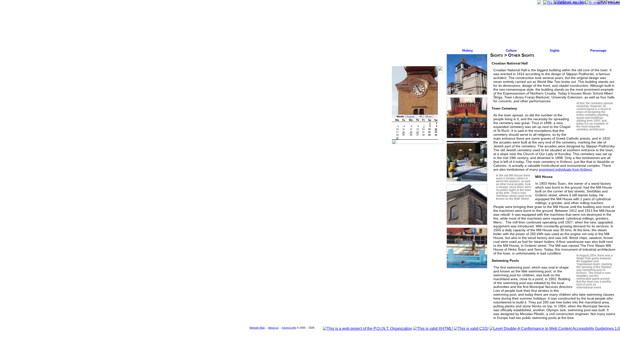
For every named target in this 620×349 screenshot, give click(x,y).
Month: (400, 116)
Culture (511, 50)
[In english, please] (602, 2)
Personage (598, 50)
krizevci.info (289, 327)
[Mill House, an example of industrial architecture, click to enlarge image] (467, 204)
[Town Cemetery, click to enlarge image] (467, 161)
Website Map (257, 327)
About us (273, 327)
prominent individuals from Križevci (565, 169)
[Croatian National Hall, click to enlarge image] (467, 117)
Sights (554, 50)
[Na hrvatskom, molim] (563, 2)
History (467, 50)
